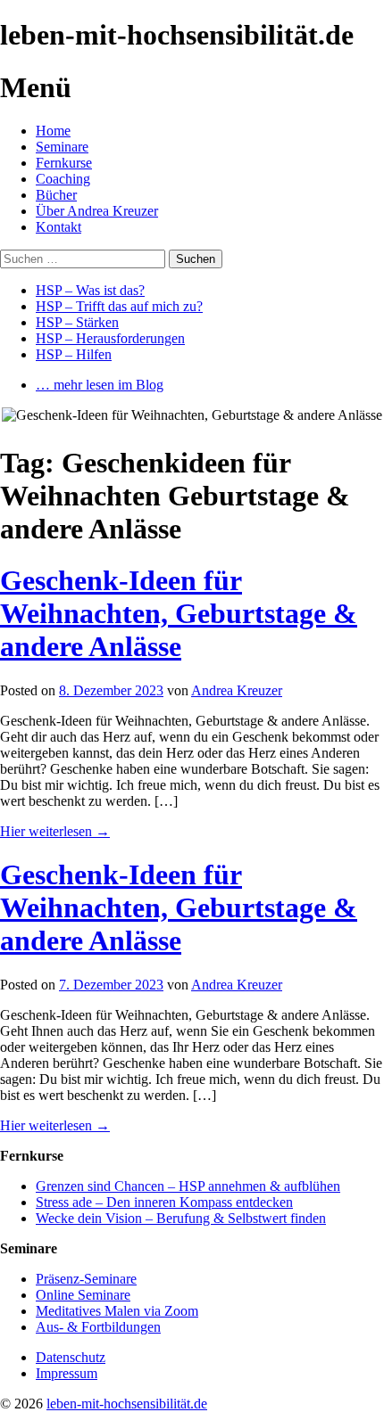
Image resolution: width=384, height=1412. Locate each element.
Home (53, 130)
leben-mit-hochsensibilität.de (126, 1403)
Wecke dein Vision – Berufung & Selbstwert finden (181, 1218)
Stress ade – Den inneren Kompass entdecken (164, 1202)
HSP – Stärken (77, 322)
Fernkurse (64, 162)
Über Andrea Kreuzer (97, 210)
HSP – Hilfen (74, 354)
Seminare (62, 146)
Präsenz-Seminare (86, 1278)
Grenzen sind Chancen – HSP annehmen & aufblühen (188, 1186)
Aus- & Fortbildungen (98, 1326)
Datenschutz (70, 1357)
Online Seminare (83, 1294)
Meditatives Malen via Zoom (117, 1310)
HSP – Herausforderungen (110, 338)
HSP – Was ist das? (90, 290)
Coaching (63, 178)
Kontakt (58, 226)
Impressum (66, 1373)
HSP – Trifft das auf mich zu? (119, 306)
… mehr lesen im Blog (99, 384)
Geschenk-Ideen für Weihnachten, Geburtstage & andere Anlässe (178, 613)
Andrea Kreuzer (236, 690)
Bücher (56, 194)
